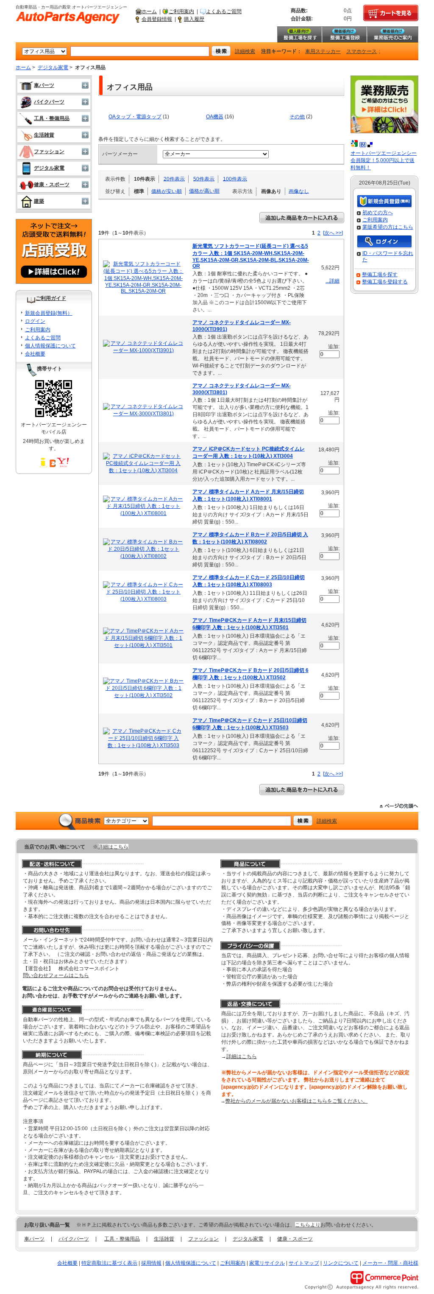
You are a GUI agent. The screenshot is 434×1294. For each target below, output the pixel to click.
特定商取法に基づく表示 (109, 1263)
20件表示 (174, 179)
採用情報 (151, 1263)
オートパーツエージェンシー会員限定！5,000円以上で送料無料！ (384, 160)
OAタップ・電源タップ (134, 117)
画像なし (299, 191)
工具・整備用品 (52, 118)
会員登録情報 (157, 19)
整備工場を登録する (385, 282)
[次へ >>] (333, 233)
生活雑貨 (44, 135)
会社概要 (35, 354)
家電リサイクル (267, 1263)
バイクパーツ (49, 102)
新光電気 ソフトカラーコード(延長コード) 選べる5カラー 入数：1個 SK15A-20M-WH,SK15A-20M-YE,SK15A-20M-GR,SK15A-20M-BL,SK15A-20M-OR (250, 256)
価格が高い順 (204, 191)
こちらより (307, 1225)
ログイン (35, 321)
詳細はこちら (113, 847)
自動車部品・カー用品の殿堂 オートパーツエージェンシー (68, 17)
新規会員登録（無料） (384, 201)
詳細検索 (245, 51)
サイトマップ (304, 1263)
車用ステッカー (323, 51)
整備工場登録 (344, 34)
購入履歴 (194, 19)
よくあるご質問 (224, 11)
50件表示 (203, 179)
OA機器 (214, 117)
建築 (39, 201)
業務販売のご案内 (392, 34)
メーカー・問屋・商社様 (390, 1263)
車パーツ (44, 85)
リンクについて (341, 1263)
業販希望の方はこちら (387, 227)
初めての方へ (377, 213)
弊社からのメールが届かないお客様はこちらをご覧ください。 (296, 1101)
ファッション (49, 151)
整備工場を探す (299, 34)
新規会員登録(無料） (48, 313)
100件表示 (235, 179)
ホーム (149, 11)
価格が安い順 (166, 191)
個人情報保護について (50, 346)
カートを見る (390, 13)
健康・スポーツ (52, 185)
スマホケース (361, 51)
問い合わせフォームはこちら (56, 975)
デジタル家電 (53, 67)
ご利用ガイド (51, 298)
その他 (297, 117)
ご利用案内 (181, 11)
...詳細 (332, 281)
